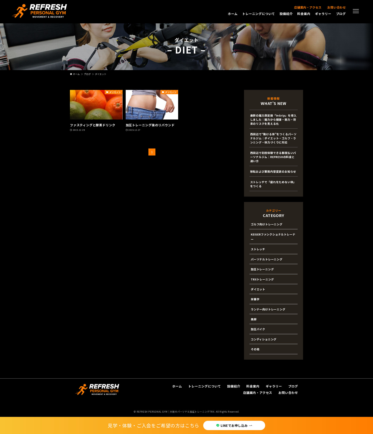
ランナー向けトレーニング (268, 309)
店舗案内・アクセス (308, 7)
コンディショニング (263, 339)
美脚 (254, 319)
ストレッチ (258, 249)
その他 (255, 349)
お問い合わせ (336, 7)
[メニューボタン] (356, 11)
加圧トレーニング (262, 269)
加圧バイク (258, 329)
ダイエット (258, 289)
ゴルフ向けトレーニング (266, 224)
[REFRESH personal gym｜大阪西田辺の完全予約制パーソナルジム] (39, 11)
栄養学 (255, 299)
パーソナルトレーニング (266, 259)
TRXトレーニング (262, 279)
